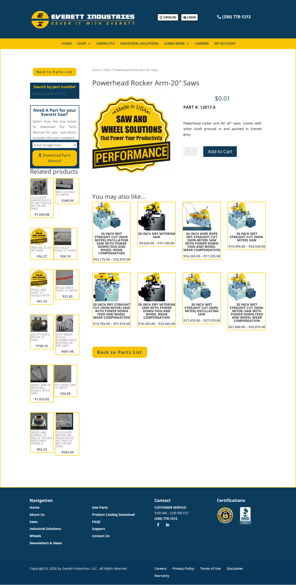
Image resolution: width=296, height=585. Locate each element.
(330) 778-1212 (165, 518)
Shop (81, 44)
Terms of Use (210, 568)
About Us (37, 514)
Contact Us (101, 536)
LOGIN (191, 17)
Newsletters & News (46, 543)
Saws (34, 522)
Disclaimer (235, 568)
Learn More (174, 44)
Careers (202, 44)
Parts (107, 70)
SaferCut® (105, 44)
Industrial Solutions (139, 44)
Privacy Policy (183, 568)
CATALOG (169, 17)
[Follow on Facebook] (158, 525)
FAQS (96, 522)
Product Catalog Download (113, 514)
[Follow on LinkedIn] (167, 525)
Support (98, 528)
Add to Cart (220, 151)
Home (67, 44)
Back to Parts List (55, 72)
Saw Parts (100, 507)
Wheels (35, 536)
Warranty (161, 575)
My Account (225, 44)
